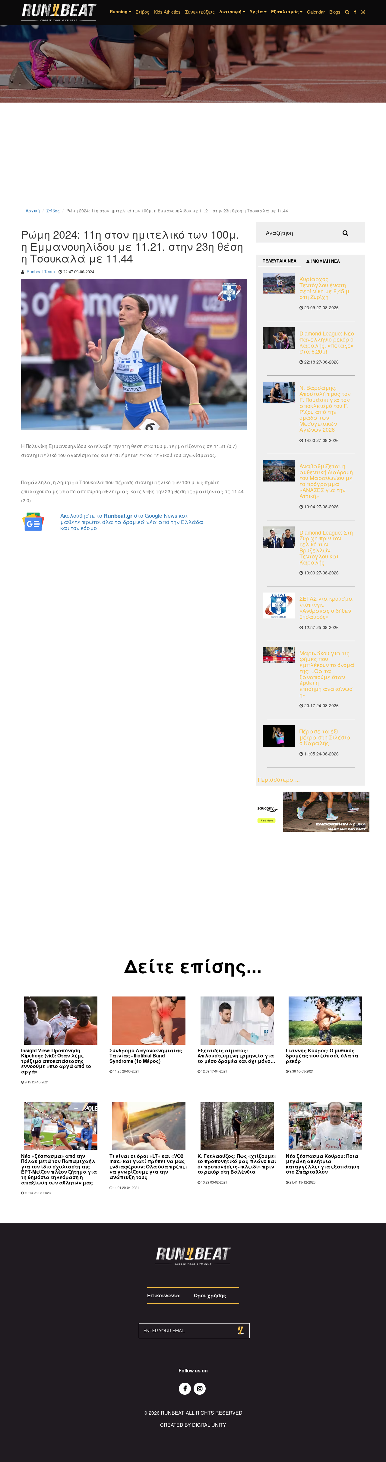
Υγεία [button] (257, 11)
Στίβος (142, 11)
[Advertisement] (181, 163)
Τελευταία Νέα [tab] (279, 261)
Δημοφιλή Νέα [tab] (323, 261)
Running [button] (119, 11)
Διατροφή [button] (231, 11)
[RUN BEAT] (58, 12)
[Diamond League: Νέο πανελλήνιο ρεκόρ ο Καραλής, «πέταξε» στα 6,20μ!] (279, 338)
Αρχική (33, 211)
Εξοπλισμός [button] (285, 11)
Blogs (334, 11)
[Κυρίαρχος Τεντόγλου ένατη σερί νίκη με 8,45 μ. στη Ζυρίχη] (279, 283)
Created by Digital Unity (193, 1424)
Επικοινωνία (163, 1295)
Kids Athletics (167, 11)
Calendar (316, 11)
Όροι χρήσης (210, 1295)
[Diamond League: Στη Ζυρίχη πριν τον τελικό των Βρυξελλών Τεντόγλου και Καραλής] (279, 537)
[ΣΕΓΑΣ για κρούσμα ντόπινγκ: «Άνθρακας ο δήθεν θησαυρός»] (279, 605)
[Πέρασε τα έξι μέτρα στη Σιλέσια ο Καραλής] (279, 736)
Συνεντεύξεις (200, 11)
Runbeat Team (41, 272)
